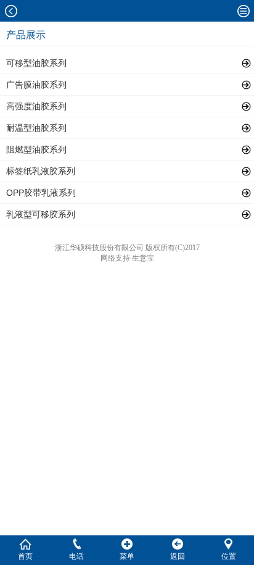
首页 (25, 556)
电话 (76, 556)
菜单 (127, 556)
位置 (228, 556)
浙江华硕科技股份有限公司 (99, 247)
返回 (177, 556)
